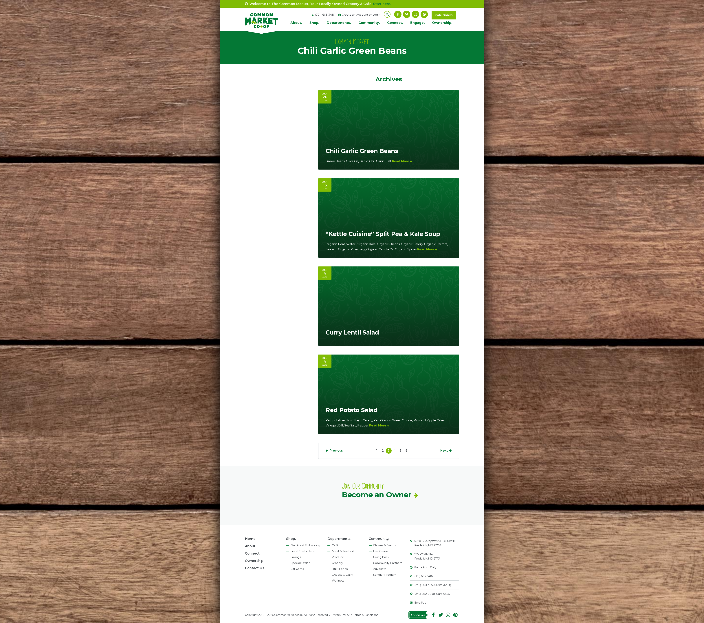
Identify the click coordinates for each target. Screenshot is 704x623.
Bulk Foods (340, 569)
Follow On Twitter (406, 14)
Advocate (379, 569)
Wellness (338, 580)
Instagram (415, 14)
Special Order (300, 563)
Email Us (420, 602)
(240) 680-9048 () (432, 593)
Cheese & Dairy (342, 574)
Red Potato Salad (351, 410)
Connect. (395, 23)
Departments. (339, 23)
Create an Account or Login (361, 14)
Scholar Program (385, 574)
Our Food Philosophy (305, 545)
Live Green (380, 551)
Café (335, 545)
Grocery (337, 563)
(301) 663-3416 (423, 576)
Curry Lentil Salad (352, 332)
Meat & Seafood (343, 551)
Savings (296, 557)
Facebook (398, 14)
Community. (369, 23)
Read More (400, 161)
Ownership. (442, 23)
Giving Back (381, 557)
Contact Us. (255, 568)
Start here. (382, 4)
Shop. (314, 23)
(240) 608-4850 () (432, 585)
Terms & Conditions (365, 615)
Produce (338, 557)
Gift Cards (297, 569)
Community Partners (387, 563)
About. (296, 23)
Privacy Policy (340, 615)
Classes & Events (384, 545)
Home (250, 539)
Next (444, 450)
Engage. (417, 23)
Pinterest (424, 14)
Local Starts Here (303, 551)
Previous (336, 450)
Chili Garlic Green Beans (362, 151)
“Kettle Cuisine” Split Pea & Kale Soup (383, 233)
